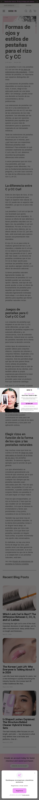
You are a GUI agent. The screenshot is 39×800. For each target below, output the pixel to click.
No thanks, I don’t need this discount (29, 406)
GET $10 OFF (29, 403)
